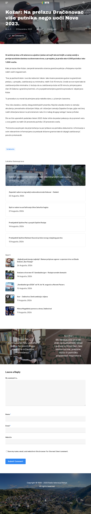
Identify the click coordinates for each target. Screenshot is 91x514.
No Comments (18, 36)
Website (8, 437)
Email (8, 426)
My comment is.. (11, 378)
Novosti (40, 29)
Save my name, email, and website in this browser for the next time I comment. (38, 451)
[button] (6, 3)
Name (8, 414)
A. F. (10, 29)
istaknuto (10, 149)
